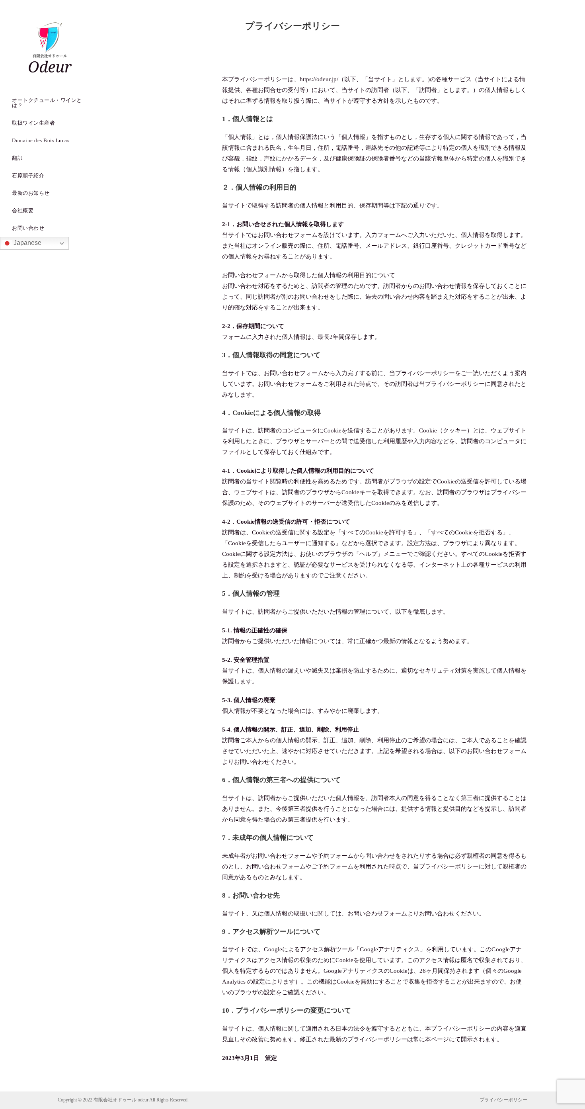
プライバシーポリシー (503, 1100)
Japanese (26, 242)
